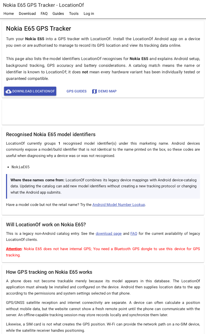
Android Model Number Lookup (118, 204)
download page (109, 233)
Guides (58, 13)
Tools (74, 13)
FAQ (44, 13)
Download (27, 13)
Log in (89, 13)
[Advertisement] (103, 112)
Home (9, 13)
